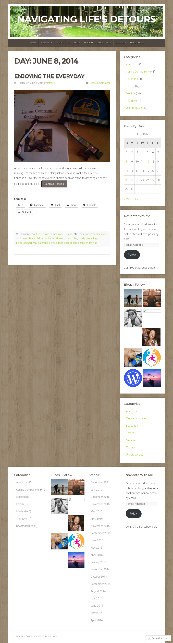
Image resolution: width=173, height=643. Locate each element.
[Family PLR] (133, 299)
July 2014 (96, 598)
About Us (47, 42)
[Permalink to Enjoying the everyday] (62, 126)
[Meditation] (152, 299)
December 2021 (100, 482)
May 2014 (96, 613)
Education (132, 79)
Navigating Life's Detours (86, 19)
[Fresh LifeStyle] (133, 319)
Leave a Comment (100, 83)
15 (126, 170)
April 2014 (97, 620)
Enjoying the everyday (49, 76)
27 (152, 180)
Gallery (121, 42)
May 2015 (96, 547)
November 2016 (100, 504)
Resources (137, 42)
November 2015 (100, 526)
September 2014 (100, 584)
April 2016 (97, 518)
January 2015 (98, 562)
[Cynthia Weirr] (152, 318)
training (93, 243)
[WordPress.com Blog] (133, 379)
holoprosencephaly (26, 243)
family (81, 238)
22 (126, 180)
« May (127, 199)
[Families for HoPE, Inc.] (152, 358)
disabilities (71, 238)
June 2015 (97, 540)
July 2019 (96, 489)
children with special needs (50, 238)
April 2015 (97, 555)
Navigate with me (137, 216)
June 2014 (97, 605)
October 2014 (99, 576)
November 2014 (100, 569)
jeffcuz (51, 83)
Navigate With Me (139, 475)
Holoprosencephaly (97, 42)
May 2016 (96, 511)
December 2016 (100, 496)
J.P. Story (74, 42)
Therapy (131, 100)
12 (147, 161)
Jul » (135, 199)
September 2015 (100, 533)
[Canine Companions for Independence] (133, 358)
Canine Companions (53, 234)
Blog (60, 42)
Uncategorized (134, 107)
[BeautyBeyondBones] (151, 338)
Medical (130, 93)
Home (33, 42)
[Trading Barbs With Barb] (152, 379)
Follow (132, 254)
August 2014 (98, 591)
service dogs (56, 243)
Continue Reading (52, 184)
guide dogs (92, 238)
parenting (43, 243)
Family (68, 234)
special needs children (76, 243)
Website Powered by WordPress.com (36, 636)
